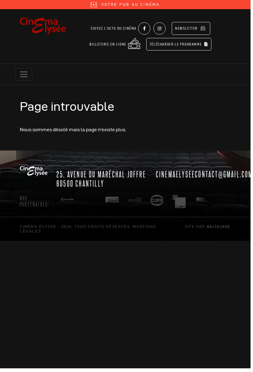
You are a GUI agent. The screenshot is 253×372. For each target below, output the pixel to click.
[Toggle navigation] (23, 74)
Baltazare (219, 226)
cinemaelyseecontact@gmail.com (204, 174)
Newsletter (187, 28)
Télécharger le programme (176, 44)
